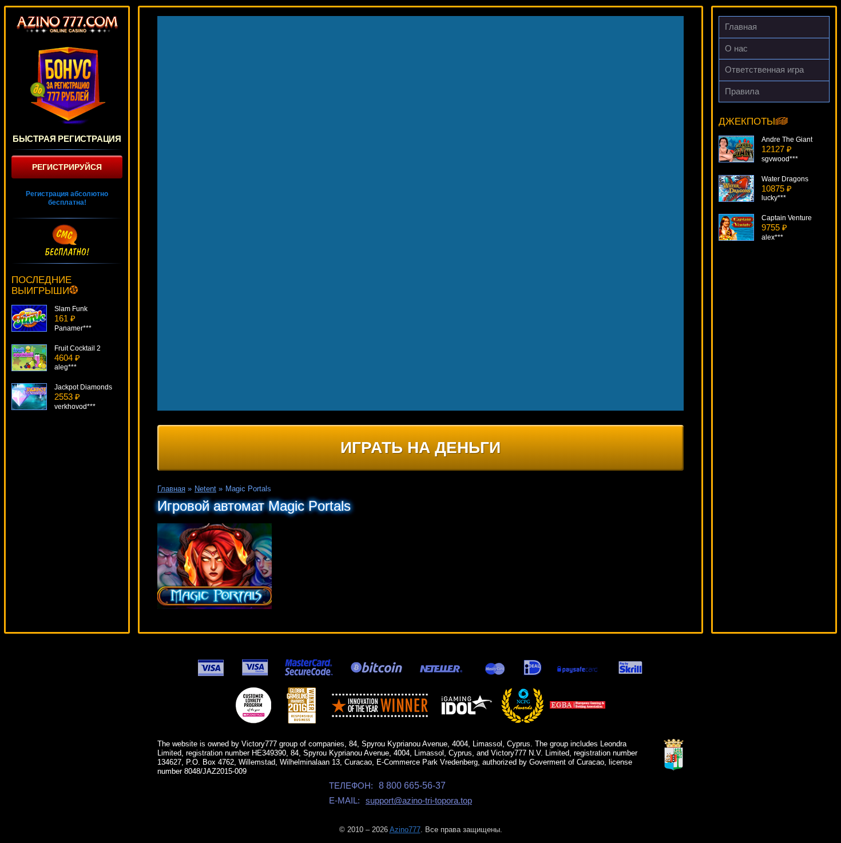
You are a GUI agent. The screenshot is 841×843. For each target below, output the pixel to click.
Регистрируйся (67, 167)
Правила (742, 91)
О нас (736, 48)
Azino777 (405, 829)
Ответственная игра (764, 69)
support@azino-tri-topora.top (419, 800)
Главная (741, 26)
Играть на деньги (420, 447)
